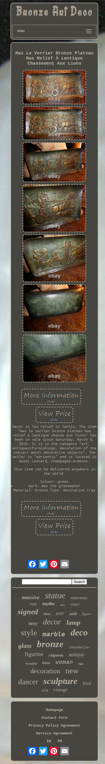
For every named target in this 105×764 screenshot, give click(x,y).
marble (54, 634)
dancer (28, 682)
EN (49, 741)
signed (28, 611)
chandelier (79, 647)
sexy (33, 623)
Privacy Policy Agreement (54, 725)
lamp (73, 622)
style (29, 632)
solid (73, 614)
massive (31, 597)
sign (80, 663)
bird (87, 683)
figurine (34, 654)
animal (74, 604)
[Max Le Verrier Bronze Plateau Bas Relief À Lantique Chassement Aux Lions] (54, 87)
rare (33, 604)
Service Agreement (54, 733)
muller (48, 604)
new (72, 670)
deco (79, 632)
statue (55, 595)
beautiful (31, 663)
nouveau (79, 597)
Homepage (54, 710)
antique (76, 654)
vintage (60, 689)
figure (86, 614)
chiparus (56, 655)
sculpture (60, 681)
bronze (50, 644)
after (62, 604)
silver (47, 614)
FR (60, 741)
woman (64, 662)
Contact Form (54, 718)
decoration (45, 671)
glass (25, 645)
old (44, 690)
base (46, 663)
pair (60, 613)
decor (52, 621)
